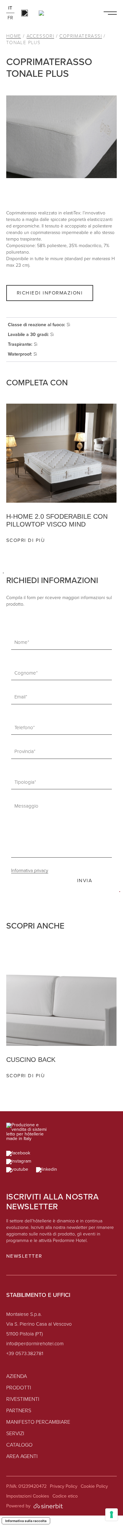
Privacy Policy (63, 1486)
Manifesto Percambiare (38, 1422)
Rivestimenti (22, 1399)
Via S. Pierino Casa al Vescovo (39, 1324)
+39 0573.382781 (24, 1354)
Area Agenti (22, 1457)
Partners (18, 1411)
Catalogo (19, 1445)
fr (10, 18)
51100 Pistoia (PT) (24, 1334)
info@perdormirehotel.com (35, 1344)
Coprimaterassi (80, 36)
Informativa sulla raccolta (26, 1521)
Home (13, 36)
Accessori (40, 36)
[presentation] (105, 556)
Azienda (16, 1377)
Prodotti (18, 1388)
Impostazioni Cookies (27, 1496)
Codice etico (65, 1496)
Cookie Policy (94, 1486)
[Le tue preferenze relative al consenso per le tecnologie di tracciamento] (111, 1514)
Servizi (15, 1434)
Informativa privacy (29, 870)
